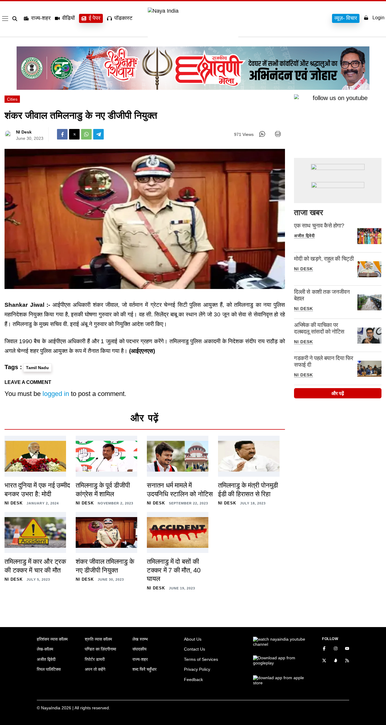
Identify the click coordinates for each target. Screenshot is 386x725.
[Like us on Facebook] (324, 649)
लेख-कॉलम (45, 649)
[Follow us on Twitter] (324, 661)
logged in (56, 393)
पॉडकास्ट (123, 18)
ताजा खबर (308, 212)
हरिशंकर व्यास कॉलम (52, 639)
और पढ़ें (337, 393)
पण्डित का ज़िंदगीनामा (100, 649)
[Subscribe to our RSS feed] (347, 661)
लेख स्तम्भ (140, 639)
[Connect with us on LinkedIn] (336, 661)
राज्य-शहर (41, 18)
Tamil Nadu (37, 367)
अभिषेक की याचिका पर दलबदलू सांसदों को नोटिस (319, 328)
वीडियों (68, 18)
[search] (16, 18)
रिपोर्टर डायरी (95, 659)
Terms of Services (201, 659)
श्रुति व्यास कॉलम (98, 639)
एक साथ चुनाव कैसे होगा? (319, 225)
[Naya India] (193, 11)
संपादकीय (139, 649)
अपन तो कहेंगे (95, 669)
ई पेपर (94, 18)
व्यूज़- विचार (345, 18)
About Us (192, 639)
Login (378, 17)
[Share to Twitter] (74, 134)
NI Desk (24, 132)
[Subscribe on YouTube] (347, 649)
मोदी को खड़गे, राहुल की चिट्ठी (323, 259)
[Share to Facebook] (62, 134)
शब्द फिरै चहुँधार (144, 669)
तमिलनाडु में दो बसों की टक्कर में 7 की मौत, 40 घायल (174, 570)
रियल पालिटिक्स (49, 669)
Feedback (193, 679)
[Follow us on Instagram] (336, 649)
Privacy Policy (197, 669)
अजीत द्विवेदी (304, 235)
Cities (12, 99)
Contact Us (194, 649)
